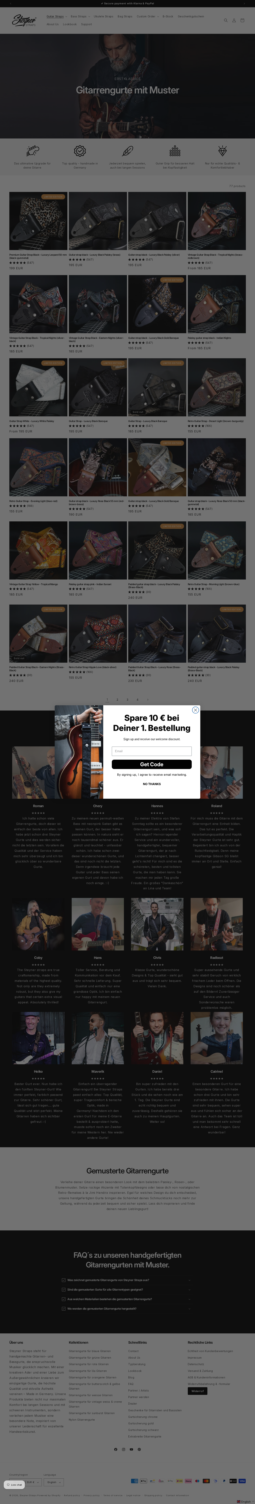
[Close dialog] (195, 710)
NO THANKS (152, 784)
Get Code (151, 764)
